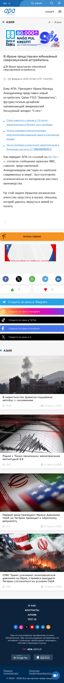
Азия (57, 22)
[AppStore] (43, 657)
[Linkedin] (43, 627)
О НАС (32, 605)
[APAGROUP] (32, 649)
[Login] (59, 3)
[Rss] (48, 627)
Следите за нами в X (20, 337)
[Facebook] (16, 627)
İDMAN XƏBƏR (32, 236)
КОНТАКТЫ (32, 610)
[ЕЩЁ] (59, 12)
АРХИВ (32, 614)
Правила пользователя (10, 671)
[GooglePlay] (21, 657)
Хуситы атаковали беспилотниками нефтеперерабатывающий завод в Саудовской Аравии (32, 134)
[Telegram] (37, 627)
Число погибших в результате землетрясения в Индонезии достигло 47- (32, 147)
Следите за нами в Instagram (24, 311)
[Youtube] (32, 627)
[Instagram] (21, 627)
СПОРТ (49, 12)
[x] (27, 627)
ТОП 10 (32, 619)
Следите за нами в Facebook (24, 328)
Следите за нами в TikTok (22, 320)
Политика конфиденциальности (41, 671)
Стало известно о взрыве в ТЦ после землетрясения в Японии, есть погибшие (29, 122)
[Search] (52, 3)
